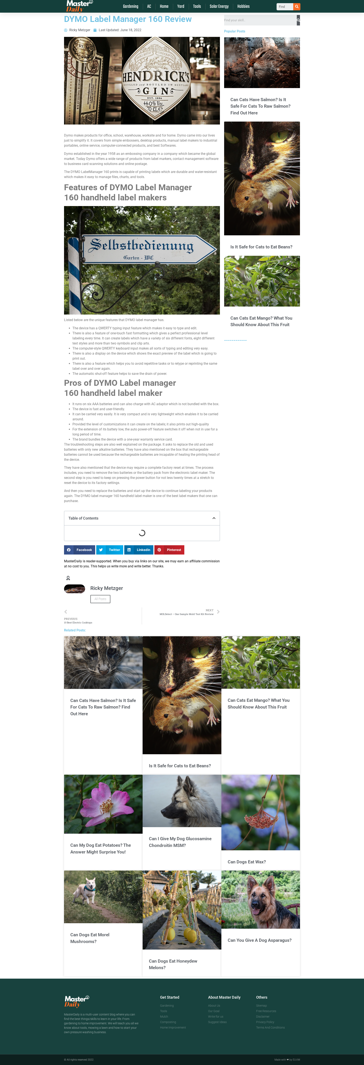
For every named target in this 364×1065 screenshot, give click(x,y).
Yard (180, 6)
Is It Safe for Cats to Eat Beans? (261, 246)
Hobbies (243, 6)
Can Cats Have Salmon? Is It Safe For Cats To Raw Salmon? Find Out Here (260, 106)
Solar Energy (219, 6)
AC (149, 6)
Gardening (130, 6)
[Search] (296, 6)
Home (164, 6)
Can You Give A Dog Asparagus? (260, 940)
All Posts (100, 599)
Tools (197, 6)
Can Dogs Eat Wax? (247, 861)
